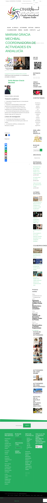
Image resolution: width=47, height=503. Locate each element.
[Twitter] (17, 147)
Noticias (20, 495)
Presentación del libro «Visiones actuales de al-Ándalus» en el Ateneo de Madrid (37, 170)
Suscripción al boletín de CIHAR (27, 3)
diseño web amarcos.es (23, 493)
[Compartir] (17, 160)
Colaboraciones (27, 495)
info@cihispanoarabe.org (27, 1)
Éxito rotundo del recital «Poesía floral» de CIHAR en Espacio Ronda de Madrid (8, 467)
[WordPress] (17, 158)
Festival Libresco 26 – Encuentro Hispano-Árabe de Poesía (37, 316)
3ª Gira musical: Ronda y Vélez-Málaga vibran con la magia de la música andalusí (8, 479)
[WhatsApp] (17, 151)
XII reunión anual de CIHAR (36, 178)
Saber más (16, 501)
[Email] (17, 156)
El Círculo (11, 495)
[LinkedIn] (17, 149)
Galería (35, 495)
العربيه (41, 495)
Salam (9, 495)
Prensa (32, 495)
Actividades (16, 495)
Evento (27, 425)
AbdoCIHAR (16, 70)
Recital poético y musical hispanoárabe (37, 326)
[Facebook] (17, 144)
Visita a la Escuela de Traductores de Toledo (37, 185)
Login (40, 1)
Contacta (38, 495)
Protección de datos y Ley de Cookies (28, 468)
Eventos (23, 495)
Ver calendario (35, 330)
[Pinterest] (17, 153)
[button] (36, 341)
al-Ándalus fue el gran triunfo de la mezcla (37, 255)
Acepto (1, 497)
